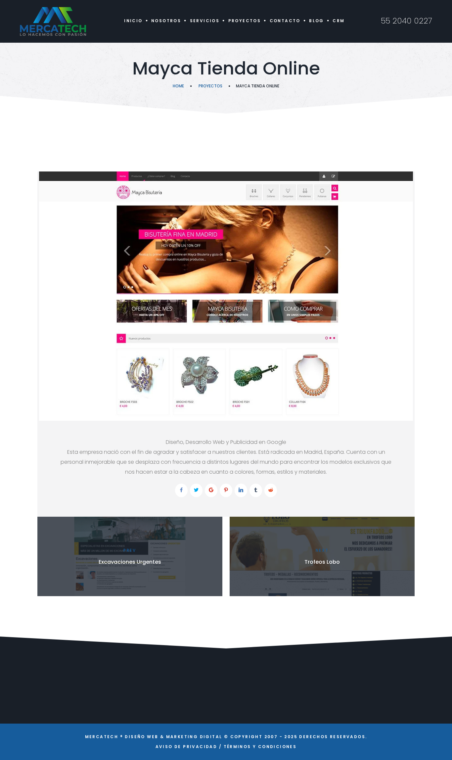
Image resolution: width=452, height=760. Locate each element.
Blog (316, 21)
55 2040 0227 (406, 20)
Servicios (205, 21)
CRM (338, 21)
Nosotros (166, 21)
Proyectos (244, 21)
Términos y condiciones (260, 746)
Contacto (285, 21)
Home (178, 86)
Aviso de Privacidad (186, 746)
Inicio (133, 21)
